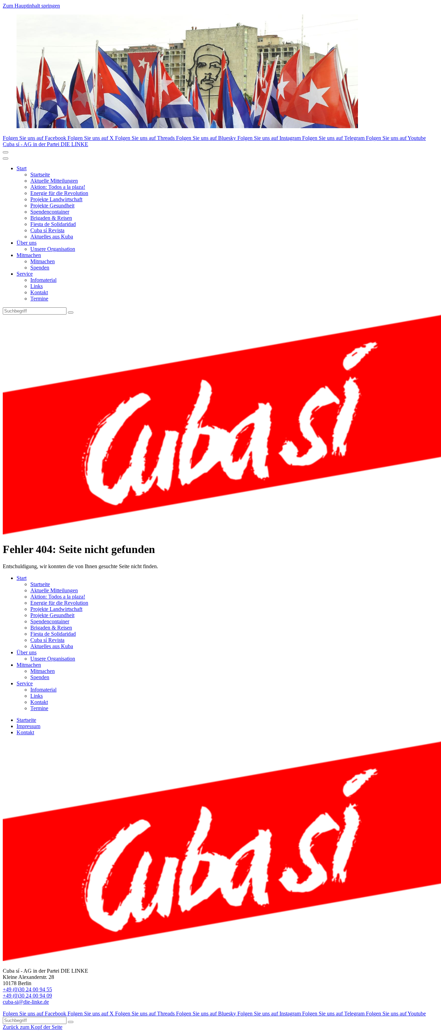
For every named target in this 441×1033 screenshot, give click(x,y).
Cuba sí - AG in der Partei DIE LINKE (45, 144)
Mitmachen (29, 255)
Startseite (40, 174)
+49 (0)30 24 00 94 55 (27, 989)
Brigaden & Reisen (51, 218)
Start (22, 168)
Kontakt (39, 292)
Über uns (27, 243)
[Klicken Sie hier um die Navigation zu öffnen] (5, 158)
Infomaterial (43, 280)
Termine (39, 298)
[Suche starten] (70, 312)
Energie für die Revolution (59, 193)
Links (36, 286)
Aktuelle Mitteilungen (54, 181)
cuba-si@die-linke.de (26, 1002)
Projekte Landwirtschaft (56, 199)
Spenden (39, 267)
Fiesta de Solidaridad (53, 224)
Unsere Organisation (52, 249)
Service (25, 274)
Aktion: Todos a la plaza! (57, 187)
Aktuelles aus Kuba (51, 236)
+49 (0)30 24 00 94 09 (27, 996)
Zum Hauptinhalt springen (31, 6)
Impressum (28, 726)
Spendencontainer (49, 212)
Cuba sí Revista (47, 230)
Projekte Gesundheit (52, 205)
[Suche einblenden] (5, 152)
